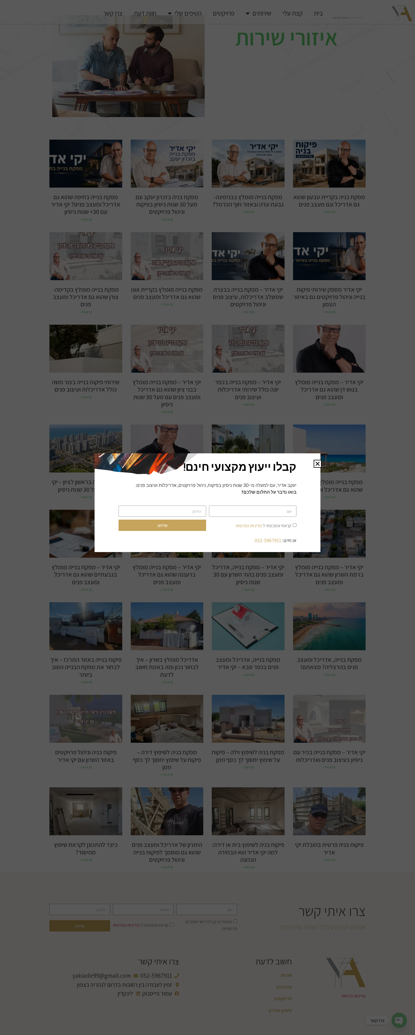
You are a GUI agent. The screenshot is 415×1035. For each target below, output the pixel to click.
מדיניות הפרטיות (249, 526)
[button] (317, 464)
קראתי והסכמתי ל (263, 526)
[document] (207, 517)
